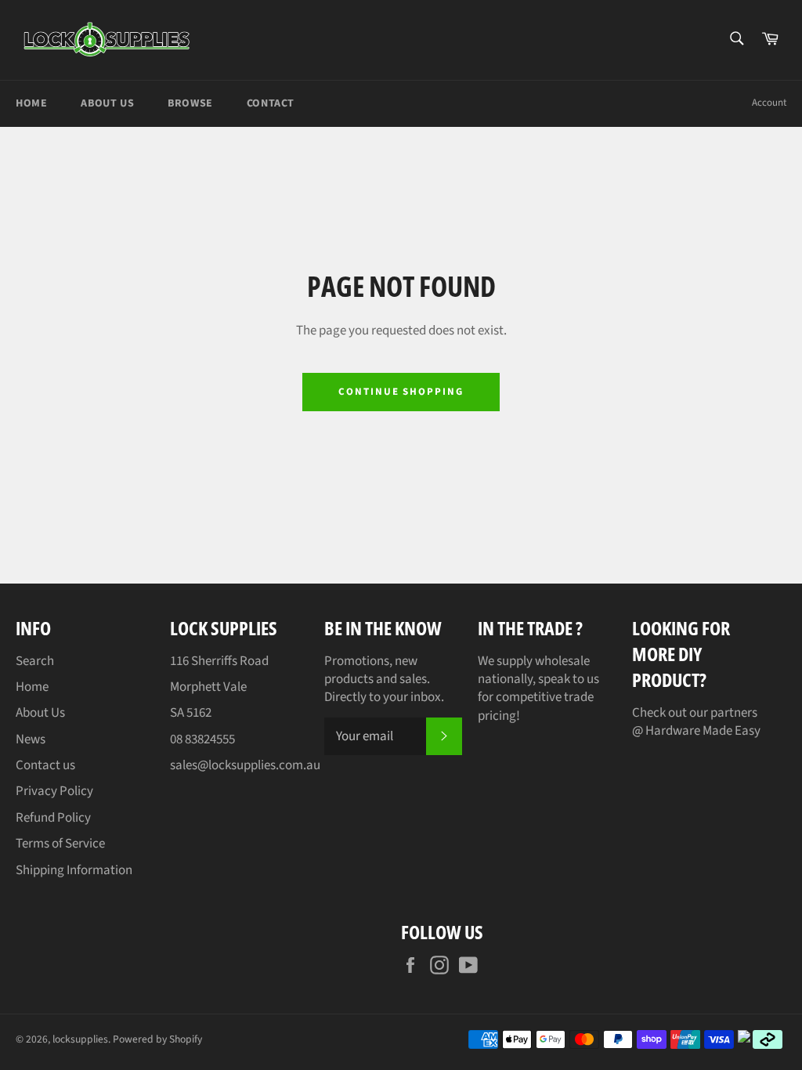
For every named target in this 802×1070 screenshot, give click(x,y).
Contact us (45, 765)
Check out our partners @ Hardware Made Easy (696, 721)
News (30, 739)
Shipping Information (74, 870)
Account (769, 103)
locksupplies (80, 1039)
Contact (270, 103)
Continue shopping (401, 392)
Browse (190, 103)
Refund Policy (53, 817)
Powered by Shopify (157, 1039)
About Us (107, 103)
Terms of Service (60, 843)
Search (35, 661)
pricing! (499, 716)
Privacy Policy (54, 791)
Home (31, 103)
